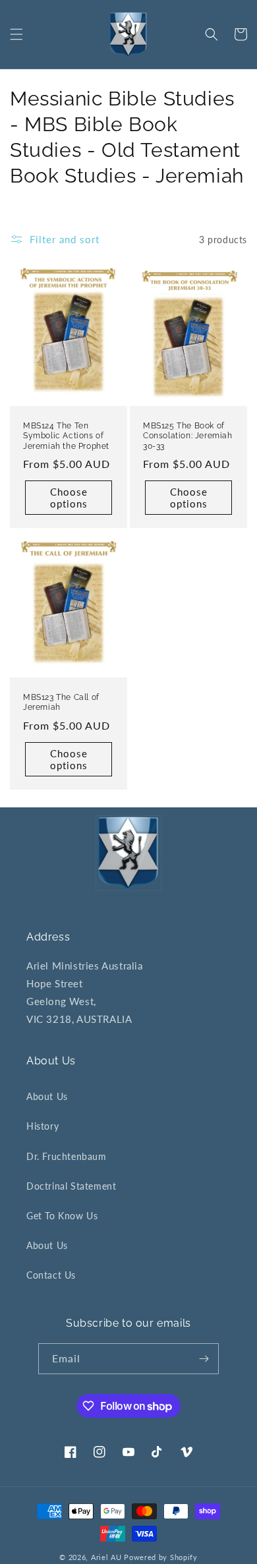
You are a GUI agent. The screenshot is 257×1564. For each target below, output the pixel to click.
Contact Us (51, 1275)
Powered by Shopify (161, 1557)
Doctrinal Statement (71, 1186)
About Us (47, 1096)
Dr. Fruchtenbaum (66, 1156)
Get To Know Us (62, 1215)
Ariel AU (106, 1557)
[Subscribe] (203, 1358)
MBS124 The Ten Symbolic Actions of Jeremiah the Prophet (66, 436)
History (42, 1126)
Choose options (69, 497)
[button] (16, 34)
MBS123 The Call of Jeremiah (61, 702)
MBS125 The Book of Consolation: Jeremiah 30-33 (188, 436)
